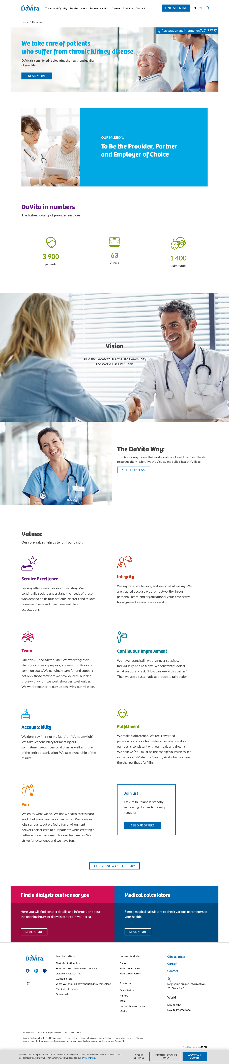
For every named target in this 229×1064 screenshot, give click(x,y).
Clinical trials (176, 956)
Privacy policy (71, 1038)
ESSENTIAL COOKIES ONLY (166, 1056)
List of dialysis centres (68, 973)
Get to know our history (114, 866)
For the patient (78, 8)
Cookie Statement (53, 1038)
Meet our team (134, 470)
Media (123, 1010)
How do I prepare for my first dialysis (77, 968)
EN (200, 8)
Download (62, 994)
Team (123, 1000)
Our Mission (127, 990)
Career (116, 8)
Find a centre (176, 8)
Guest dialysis (64, 978)
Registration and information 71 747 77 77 (189, 30)
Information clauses (123, 1038)
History (124, 995)
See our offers (143, 825)
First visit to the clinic (68, 963)
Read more (37, 76)
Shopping (140, 1038)
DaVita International (179, 1009)
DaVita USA (174, 1004)
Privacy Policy (89, 1057)
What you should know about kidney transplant (83, 983)
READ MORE (34, 932)
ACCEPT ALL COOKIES (194, 1056)
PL (195, 8)
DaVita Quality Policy (32, 1038)
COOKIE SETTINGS (72, 1032)
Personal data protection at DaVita (96, 1038)
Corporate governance (133, 1005)
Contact (140, 8)
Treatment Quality (56, 8)
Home (24, 22)
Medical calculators (67, 989)
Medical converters (131, 973)
